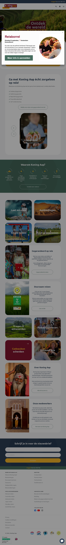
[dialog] (33, 48)
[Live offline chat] (62, 541)
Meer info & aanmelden (18, 57)
